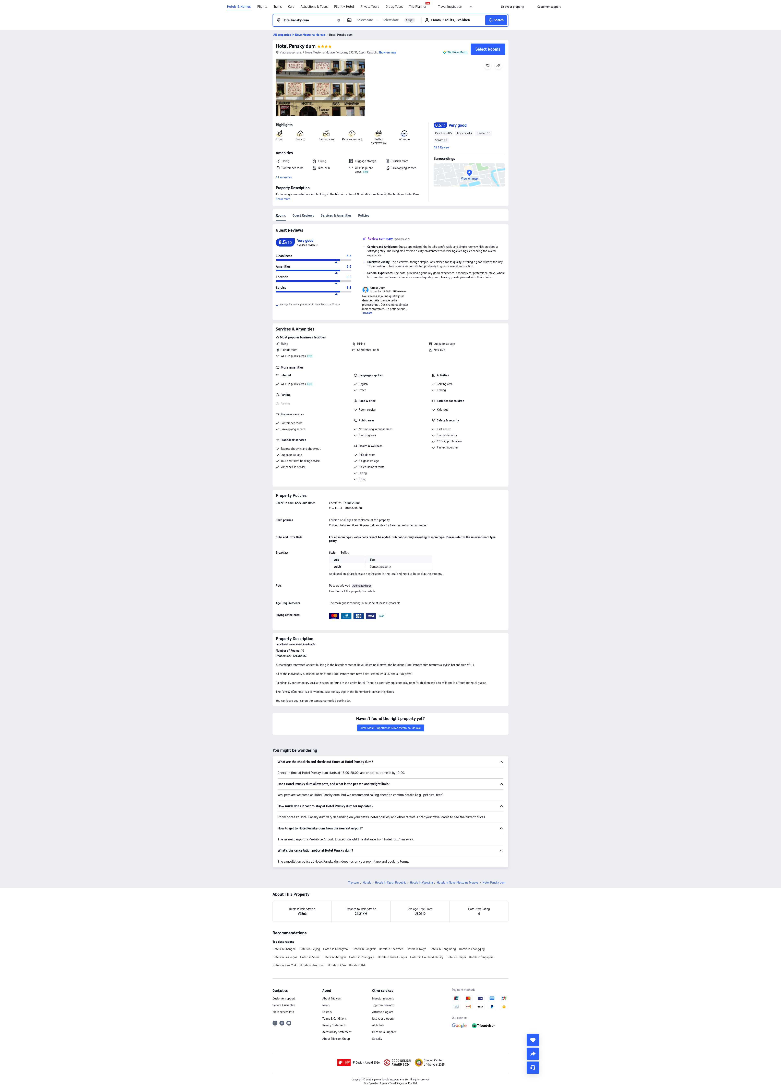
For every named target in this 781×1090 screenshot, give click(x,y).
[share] (533, 1054)
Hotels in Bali (357, 965)
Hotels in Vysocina (421, 882)
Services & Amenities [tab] (336, 215)
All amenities (284, 177)
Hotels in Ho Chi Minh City (426, 957)
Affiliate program (382, 1012)
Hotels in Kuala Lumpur (392, 957)
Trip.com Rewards (383, 1005)
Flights (262, 7)
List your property (383, 1018)
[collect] (533, 1040)
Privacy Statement (333, 1025)
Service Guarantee (284, 1005)
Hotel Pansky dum (296, 46)
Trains (278, 7)
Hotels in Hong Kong (443, 949)
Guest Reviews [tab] (303, 215)
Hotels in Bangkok (364, 949)
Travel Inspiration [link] (450, 7)
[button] (471, 7)
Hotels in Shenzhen (391, 949)
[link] (512, 6)
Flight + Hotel (344, 7)
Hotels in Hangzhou (312, 965)
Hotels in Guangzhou (336, 949)
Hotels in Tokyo (416, 949)
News (325, 1005)
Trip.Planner (417, 7)
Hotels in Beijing (309, 949)
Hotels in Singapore (481, 957)
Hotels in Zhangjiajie (362, 957)
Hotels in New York (285, 965)
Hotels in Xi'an (337, 965)
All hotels (378, 1025)
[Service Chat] (533, 1068)
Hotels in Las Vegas (285, 957)
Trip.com (353, 882)
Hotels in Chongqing (472, 949)
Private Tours (369, 7)
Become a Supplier (384, 1032)
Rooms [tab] (281, 215)
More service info (283, 1012)
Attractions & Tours (314, 7)
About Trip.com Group (336, 1038)
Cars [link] (291, 7)
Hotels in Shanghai (284, 949)
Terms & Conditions (334, 1018)
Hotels (367, 882)
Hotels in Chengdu (334, 957)
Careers (327, 1012)
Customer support (284, 998)
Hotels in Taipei (456, 957)
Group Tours (394, 7)
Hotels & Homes (239, 7)
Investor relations (383, 998)
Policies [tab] (363, 215)
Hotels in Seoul (309, 957)
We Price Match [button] (457, 52)
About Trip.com (331, 998)
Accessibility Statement (336, 1032)
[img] (320, 87)
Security (377, 1038)
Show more (283, 199)
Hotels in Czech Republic (390, 882)
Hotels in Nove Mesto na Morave (457, 882)
